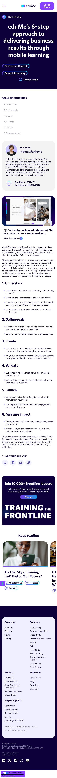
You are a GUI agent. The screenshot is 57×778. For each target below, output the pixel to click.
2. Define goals (11, 110)
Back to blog (14, 16)
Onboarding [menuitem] (35, 627)
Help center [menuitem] (10, 705)
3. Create (8, 116)
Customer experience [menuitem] (39, 631)
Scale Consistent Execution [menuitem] (12, 686)
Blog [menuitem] (32, 681)
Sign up (28, 497)
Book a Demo (47, 5)
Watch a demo (11, 238)
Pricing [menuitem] (8, 638)
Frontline (33, 583)
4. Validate (9, 121)
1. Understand (10, 104)
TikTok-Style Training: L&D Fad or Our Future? (23, 574)
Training (13, 588)
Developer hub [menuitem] (11, 709)
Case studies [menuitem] (35, 677)
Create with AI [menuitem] (11, 681)
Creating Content (17, 66)
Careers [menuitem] (8, 631)
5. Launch (8, 127)
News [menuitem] (7, 635)
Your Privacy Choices (15, 772)
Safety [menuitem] (33, 642)
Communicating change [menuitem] (40, 638)
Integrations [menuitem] (10, 695)
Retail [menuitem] (32, 646)
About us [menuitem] (9, 627)
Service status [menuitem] (11, 713)
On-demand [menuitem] (35, 663)
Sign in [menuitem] (8, 717)
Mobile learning (16, 73)
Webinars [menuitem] (34, 689)
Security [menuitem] (35, 726)
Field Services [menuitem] (36, 667)
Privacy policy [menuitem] (9, 726)
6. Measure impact (12, 133)
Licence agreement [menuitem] (23, 726)
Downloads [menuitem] (35, 685)
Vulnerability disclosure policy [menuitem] (15, 730)
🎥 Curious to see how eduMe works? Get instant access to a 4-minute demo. (28, 232)
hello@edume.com (9, 755)
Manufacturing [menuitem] (36, 653)
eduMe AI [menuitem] (9, 677)
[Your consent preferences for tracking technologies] (2, 583)
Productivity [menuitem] (35, 635)
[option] (25, 566)
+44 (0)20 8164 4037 (10, 753)
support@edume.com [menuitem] (14, 720)
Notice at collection (8, 776)
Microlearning (15, 583)
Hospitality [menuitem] (35, 650)
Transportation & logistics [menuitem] (38, 658)
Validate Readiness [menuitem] (13, 691)
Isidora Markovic (30, 151)
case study (43, 444)
